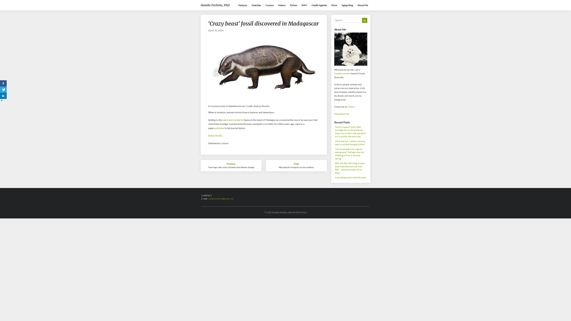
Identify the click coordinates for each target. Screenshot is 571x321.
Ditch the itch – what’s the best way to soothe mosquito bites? (350, 143)
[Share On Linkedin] (3, 96)
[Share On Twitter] (3, 89)
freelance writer (342, 73)
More (334, 5)
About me (362, 5)
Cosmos (269, 5)
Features (242, 5)
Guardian (256, 5)
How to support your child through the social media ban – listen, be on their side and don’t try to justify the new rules (350, 132)
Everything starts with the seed (350, 177)
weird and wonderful (232, 119)
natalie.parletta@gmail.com (220, 198)
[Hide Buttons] (1, 101)
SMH (304, 5)
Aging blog (347, 5)
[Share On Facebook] (3, 83)
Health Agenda (319, 5)
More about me (341, 113)
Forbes (293, 5)
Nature (282, 5)
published (220, 128)
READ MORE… (216, 135)
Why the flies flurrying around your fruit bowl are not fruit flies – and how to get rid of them (349, 168)
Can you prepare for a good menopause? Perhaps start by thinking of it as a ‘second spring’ (349, 154)
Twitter (351, 106)
